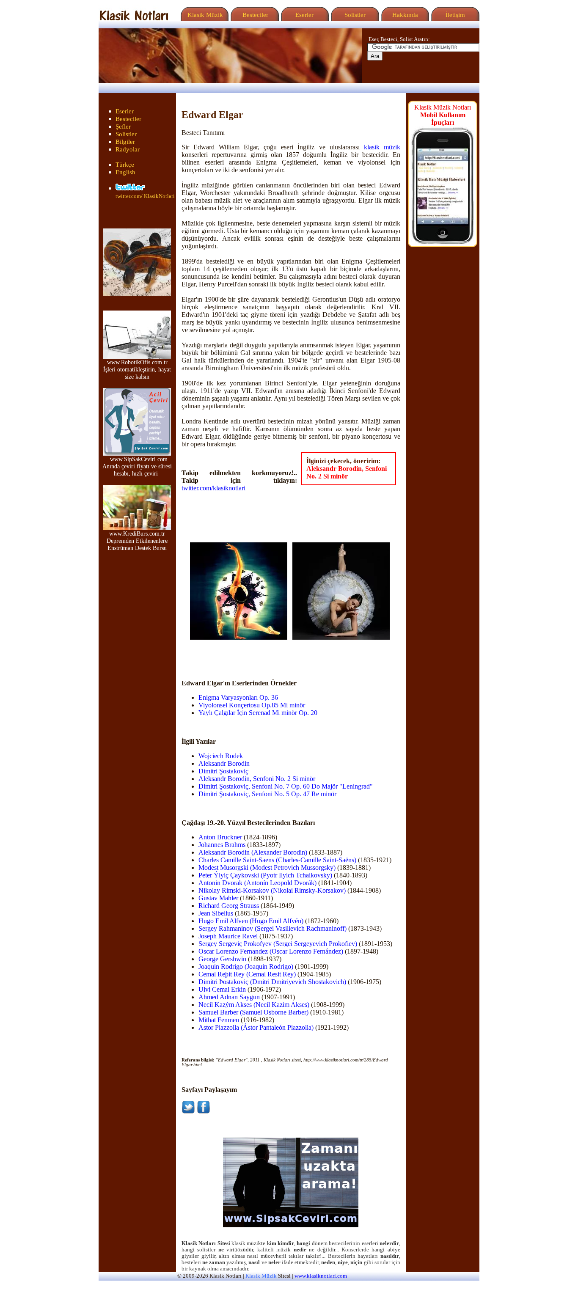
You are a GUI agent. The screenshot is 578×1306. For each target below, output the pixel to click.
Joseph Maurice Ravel (228, 936)
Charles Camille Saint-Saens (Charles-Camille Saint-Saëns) (277, 859)
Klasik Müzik (203, 14)
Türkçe (125, 164)
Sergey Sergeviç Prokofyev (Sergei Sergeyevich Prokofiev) (277, 943)
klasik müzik (382, 147)
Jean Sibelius (215, 913)
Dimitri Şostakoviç (223, 771)
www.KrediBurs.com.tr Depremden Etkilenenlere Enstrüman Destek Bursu (137, 540)
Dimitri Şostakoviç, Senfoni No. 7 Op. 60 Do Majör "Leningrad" (285, 786)
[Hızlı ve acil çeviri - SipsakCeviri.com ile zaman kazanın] (290, 1225)
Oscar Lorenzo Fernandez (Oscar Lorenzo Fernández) (270, 951)
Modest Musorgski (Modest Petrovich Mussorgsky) (267, 867)
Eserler (304, 14)
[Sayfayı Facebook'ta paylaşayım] (203, 1111)
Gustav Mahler (218, 898)
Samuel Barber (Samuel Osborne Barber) (253, 1012)
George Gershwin (222, 958)
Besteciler (253, 14)
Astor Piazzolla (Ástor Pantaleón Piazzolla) (256, 1027)
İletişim (454, 14)
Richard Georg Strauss (228, 905)
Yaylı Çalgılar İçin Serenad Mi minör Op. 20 (257, 712)
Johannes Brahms (221, 844)
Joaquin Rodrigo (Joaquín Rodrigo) (245, 966)
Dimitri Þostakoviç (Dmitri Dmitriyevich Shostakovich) (272, 981)
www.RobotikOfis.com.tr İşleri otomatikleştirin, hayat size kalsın (137, 369)
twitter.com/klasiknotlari (213, 488)
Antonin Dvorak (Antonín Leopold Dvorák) (257, 882)
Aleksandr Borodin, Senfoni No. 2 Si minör (346, 472)
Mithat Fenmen (218, 1019)
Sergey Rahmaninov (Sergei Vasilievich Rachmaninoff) (272, 928)
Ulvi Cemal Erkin (222, 989)
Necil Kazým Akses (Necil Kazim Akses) (253, 1004)
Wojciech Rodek (220, 755)
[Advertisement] (239, 652)
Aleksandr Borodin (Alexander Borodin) (252, 852)
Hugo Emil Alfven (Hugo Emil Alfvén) (250, 920)
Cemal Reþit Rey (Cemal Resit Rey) (247, 974)
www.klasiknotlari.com (321, 1276)
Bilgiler (125, 141)
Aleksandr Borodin (224, 763)
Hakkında (404, 14)
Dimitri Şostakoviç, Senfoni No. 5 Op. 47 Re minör (267, 793)
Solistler (354, 14)
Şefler (123, 126)
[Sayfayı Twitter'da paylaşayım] (188, 1111)
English (125, 172)
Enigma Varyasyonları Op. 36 (238, 697)
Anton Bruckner (220, 837)
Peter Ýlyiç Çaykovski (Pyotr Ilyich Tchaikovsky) (265, 875)
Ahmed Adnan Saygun (229, 997)
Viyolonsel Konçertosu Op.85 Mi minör (251, 705)
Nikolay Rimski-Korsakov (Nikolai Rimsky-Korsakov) (272, 890)
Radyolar (128, 149)
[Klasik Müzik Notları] (134, 18)
